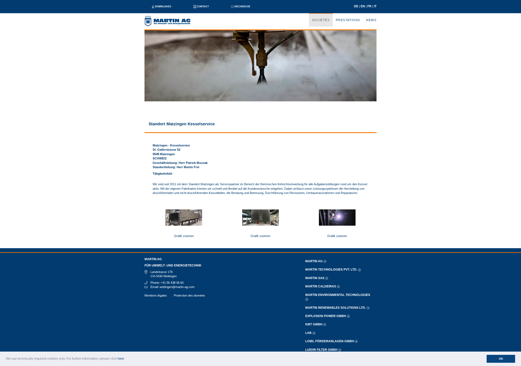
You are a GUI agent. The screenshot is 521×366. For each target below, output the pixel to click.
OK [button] (501, 358)
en (363, 6)
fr (369, 6)
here (121, 358)
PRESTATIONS (348, 20)
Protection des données (189, 295)
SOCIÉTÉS (321, 20)
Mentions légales (155, 295)
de (356, 6)
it (375, 6)
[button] (125, 359)
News (371, 20)
